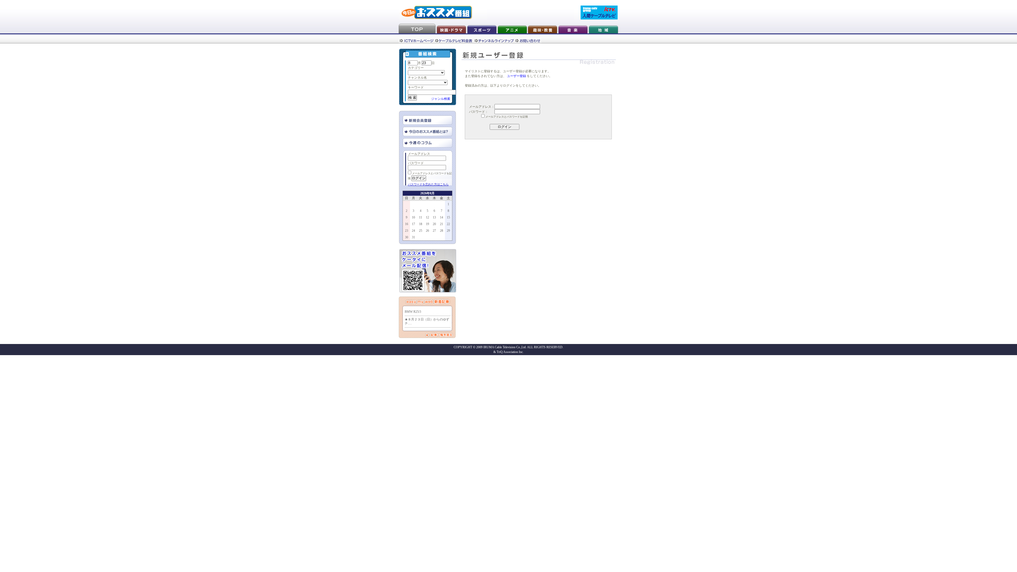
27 (434, 231)
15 (448, 217)
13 (434, 217)
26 (427, 231)
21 (441, 224)
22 (448, 224)
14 (441, 217)
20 (434, 224)
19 (427, 224)
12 (427, 217)
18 (420, 224)
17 (413, 224)
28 (441, 231)
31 (413, 237)
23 (406, 231)
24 (413, 231)
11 (420, 217)
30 (406, 237)
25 (420, 231)
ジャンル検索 (440, 99)
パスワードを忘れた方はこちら (428, 184)
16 (406, 224)
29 (448, 231)
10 (413, 217)
